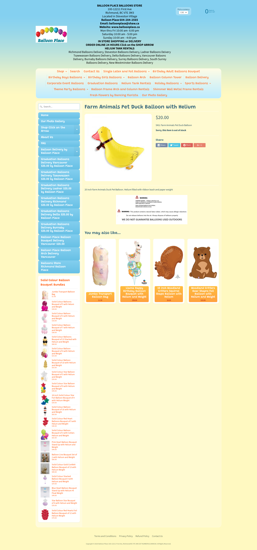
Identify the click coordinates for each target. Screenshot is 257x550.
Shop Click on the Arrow (60, 130)
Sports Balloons (198, 84)
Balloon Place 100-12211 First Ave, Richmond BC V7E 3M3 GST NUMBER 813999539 (127, 544)
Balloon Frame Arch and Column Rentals (120, 89)
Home (44, 115)
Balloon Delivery (197, 77)
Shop (62, 72)
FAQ (43, 143)
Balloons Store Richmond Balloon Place (53, 267)
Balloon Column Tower (166, 77)
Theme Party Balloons (71, 90)
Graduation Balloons (103, 83)
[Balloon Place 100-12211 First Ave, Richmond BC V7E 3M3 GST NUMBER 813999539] (51, 34)
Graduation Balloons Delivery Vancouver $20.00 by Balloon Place (57, 163)
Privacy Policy (126, 536)
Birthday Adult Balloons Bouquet (176, 71)
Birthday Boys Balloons (67, 78)
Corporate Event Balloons (65, 83)
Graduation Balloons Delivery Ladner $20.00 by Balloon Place (56, 189)
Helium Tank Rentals (136, 83)
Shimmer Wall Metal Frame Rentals (178, 89)
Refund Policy (142, 536)
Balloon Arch (137, 77)
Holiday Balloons (168, 84)
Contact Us (91, 71)
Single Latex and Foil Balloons (126, 72)
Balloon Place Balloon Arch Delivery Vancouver (56, 254)
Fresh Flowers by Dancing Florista (114, 95)
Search (75, 71)
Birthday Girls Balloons (106, 78)
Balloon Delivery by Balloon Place (60, 152)
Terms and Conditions (105, 536)
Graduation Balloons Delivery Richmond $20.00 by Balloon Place (57, 202)
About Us (47, 137)
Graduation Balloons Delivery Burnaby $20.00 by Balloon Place (57, 228)
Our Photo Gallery (154, 95)
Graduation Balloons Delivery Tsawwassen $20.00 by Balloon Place (57, 176)
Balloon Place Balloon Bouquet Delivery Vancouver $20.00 (56, 241)
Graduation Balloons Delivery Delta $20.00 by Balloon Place (57, 215)
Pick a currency (183, 9)
